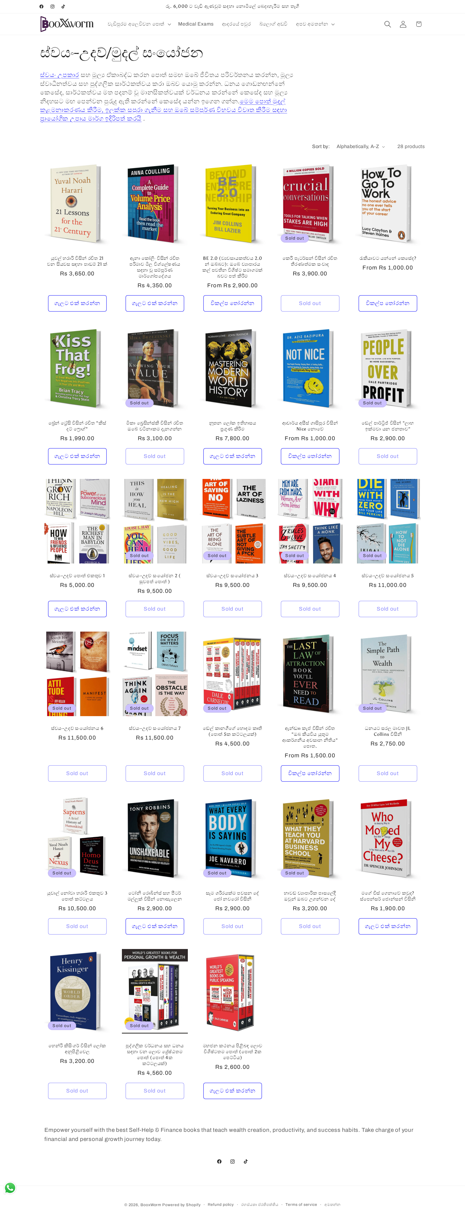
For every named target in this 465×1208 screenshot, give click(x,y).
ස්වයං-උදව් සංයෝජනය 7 (155, 728)
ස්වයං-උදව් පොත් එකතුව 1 (77, 575)
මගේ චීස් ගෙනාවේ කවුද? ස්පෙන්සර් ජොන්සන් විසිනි (387, 896)
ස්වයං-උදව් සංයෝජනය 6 (77, 728)
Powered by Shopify (181, 1205)
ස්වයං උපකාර (59, 74)
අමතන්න (333, 1204)
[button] (139, 24)
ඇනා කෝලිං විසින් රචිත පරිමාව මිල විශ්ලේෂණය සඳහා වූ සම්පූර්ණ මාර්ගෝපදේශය (154, 267)
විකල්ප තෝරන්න (233, 303)
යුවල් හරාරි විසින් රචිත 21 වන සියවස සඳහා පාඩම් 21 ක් (77, 261)
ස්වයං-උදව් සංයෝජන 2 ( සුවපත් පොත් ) (155, 578)
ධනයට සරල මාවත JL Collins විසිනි (388, 731)
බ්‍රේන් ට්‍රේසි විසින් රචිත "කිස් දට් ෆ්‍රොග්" (77, 426)
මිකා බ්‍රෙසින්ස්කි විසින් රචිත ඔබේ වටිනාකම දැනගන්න (154, 426)
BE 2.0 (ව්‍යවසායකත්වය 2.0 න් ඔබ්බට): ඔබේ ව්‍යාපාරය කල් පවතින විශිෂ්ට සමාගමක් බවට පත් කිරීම (232, 267)
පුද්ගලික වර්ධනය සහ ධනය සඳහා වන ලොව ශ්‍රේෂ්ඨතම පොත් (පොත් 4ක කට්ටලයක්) (155, 1054)
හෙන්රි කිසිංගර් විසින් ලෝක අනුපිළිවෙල (77, 1048)
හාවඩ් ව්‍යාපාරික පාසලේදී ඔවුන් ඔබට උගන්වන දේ (310, 896)
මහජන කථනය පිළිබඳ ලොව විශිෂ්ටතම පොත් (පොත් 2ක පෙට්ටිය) (232, 1051)
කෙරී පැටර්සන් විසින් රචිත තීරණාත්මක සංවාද (310, 261)
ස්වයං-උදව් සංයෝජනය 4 (310, 575)
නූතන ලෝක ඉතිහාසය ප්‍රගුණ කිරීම (232, 426)
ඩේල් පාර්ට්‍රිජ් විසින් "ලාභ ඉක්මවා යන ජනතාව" (388, 426)
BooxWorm (150, 1205)
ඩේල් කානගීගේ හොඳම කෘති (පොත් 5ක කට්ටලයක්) (232, 731)
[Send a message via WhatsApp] (10, 1188)
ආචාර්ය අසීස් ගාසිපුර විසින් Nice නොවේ (310, 426)
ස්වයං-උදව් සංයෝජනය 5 (388, 575)
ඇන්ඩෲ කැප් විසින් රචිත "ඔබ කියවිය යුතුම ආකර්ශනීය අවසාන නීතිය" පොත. (310, 737)
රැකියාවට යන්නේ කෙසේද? (387, 258)
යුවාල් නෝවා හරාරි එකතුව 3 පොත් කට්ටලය (77, 896)
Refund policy (221, 1204)
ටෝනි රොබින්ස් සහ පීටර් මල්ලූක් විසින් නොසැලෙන (155, 896)
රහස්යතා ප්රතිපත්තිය (260, 1204)
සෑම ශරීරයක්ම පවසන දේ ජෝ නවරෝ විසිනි (232, 896)
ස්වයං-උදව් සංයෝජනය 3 (232, 575)
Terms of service (301, 1204)
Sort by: (321, 146)
